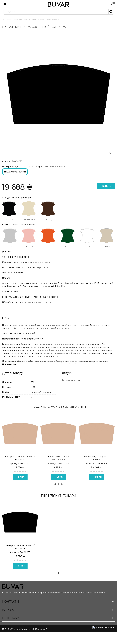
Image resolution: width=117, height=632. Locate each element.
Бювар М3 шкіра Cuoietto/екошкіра (20, 547)
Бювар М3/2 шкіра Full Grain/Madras (96, 458)
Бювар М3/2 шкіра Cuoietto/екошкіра (20, 458)
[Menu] (5, 4)
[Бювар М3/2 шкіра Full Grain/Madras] (97, 433)
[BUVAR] (58, 4)
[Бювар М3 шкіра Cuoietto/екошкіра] (20, 522)
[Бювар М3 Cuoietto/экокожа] (110, 153)
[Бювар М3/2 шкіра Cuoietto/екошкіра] (20, 433)
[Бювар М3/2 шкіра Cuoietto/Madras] (58, 433)
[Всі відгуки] (20, 472)
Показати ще (9, 364)
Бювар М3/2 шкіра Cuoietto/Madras (58, 458)
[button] (55, 484)
